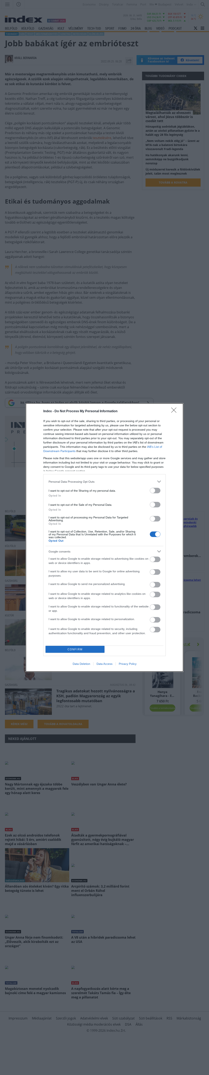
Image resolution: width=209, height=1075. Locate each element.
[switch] (155, 490)
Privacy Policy (128, 663)
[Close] (175, 411)
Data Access (104, 663)
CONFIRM (75, 649)
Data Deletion (81, 663)
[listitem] (104, 481)
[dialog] (104, 537)
